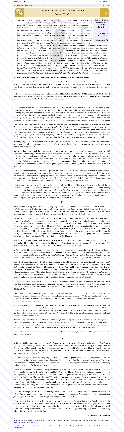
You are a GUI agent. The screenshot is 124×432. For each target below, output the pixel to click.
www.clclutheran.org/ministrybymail (24, 422)
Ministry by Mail (21, 2)
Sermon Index (105, 2)
